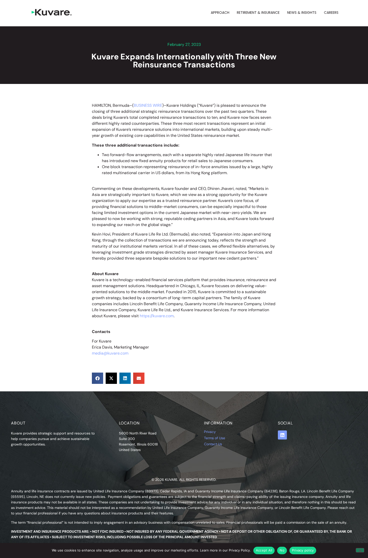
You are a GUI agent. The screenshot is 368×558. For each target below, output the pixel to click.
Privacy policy (303, 550)
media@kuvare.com (110, 353)
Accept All (264, 550)
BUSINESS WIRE (148, 105)
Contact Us (213, 444)
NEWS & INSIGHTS (301, 12)
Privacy (210, 431)
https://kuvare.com (157, 315)
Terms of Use (214, 438)
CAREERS (331, 12)
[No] (360, 550)
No (282, 550)
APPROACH (220, 12)
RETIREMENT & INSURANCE (258, 12)
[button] (97, 378)
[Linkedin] (282, 434)
